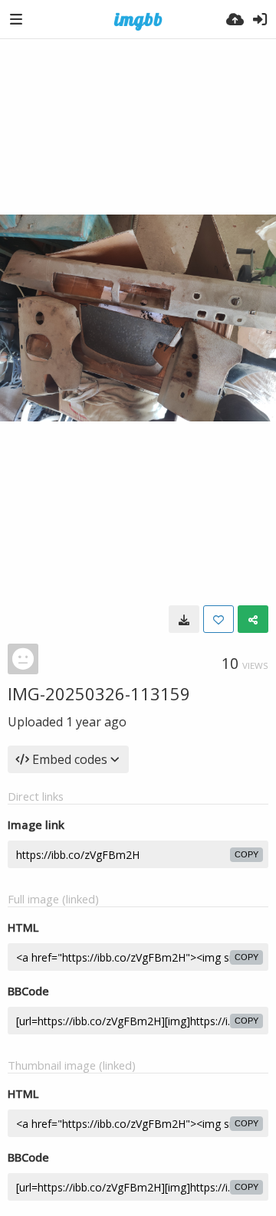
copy (246, 854)
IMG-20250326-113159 (99, 693)
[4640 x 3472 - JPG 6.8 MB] (184, 619)
